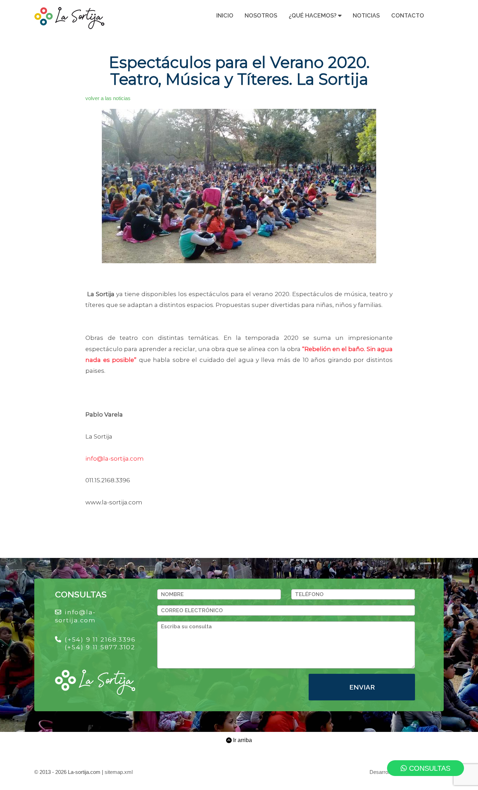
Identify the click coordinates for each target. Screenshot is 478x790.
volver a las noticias (108, 98)
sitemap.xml (119, 772)
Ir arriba (242, 740)
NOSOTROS (261, 15)
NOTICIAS (366, 15)
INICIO (224, 15)
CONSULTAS (428, 768)
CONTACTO (407, 15)
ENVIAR (362, 687)
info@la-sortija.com (114, 458)
